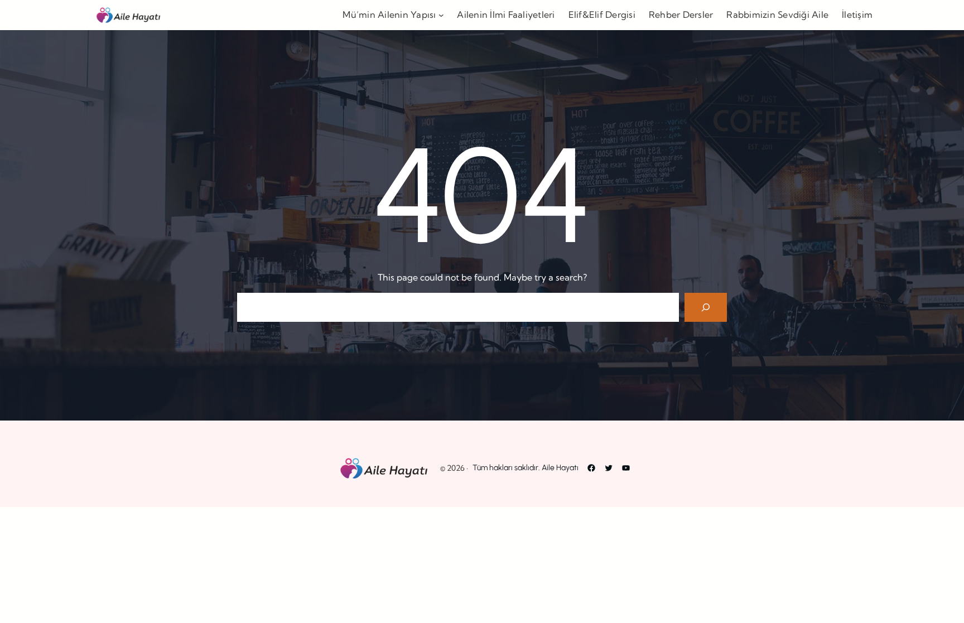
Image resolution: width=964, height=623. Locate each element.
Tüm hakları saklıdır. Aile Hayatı (526, 467)
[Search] (706, 307)
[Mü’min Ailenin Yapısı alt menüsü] (441, 15)
